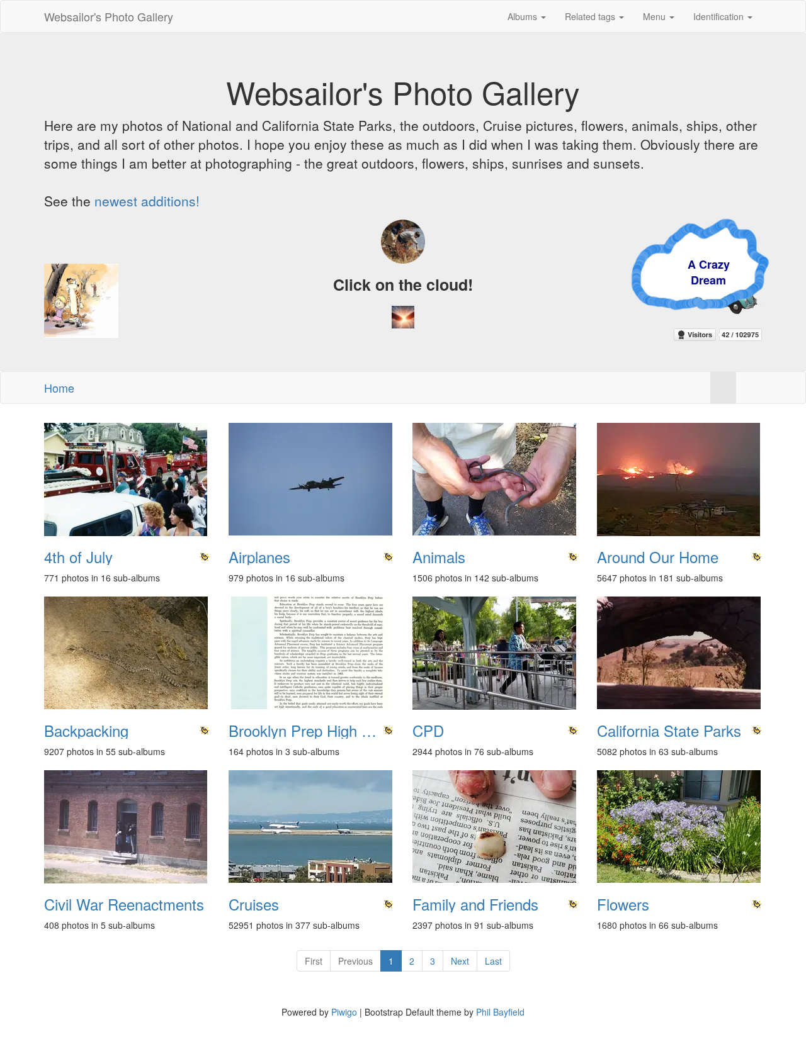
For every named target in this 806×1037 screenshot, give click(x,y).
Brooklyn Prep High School (311, 730)
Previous (355, 961)
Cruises (254, 904)
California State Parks (669, 730)
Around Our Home (657, 557)
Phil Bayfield (500, 1012)
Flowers (623, 904)
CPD (428, 730)
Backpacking (86, 730)
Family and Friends (475, 904)
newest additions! (147, 200)
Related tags (591, 16)
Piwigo (344, 1012)
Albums (524, 16)
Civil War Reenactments (124, 904)
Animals (438, 557)
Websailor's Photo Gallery (108, 16)
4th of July (78, 557)
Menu (655, 16)
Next (460, 961)
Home (59, 387)
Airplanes (259, 557)
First (313, 961)
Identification (719, 16)
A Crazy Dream (638, 272)
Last (493, 961)
